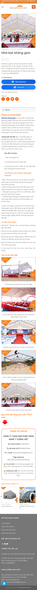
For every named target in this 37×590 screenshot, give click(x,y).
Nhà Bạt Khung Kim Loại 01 (26, 507)
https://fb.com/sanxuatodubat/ (18, 460)
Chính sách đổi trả (7, 526)
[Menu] (2, 7)
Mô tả (7, 110)
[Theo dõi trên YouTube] (7, 544)
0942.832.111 (25, 444)
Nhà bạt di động (16, 49)
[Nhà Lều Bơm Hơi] (9, 495)
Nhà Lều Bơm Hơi (6, 506)
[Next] (36, 500)
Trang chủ (5, 49)
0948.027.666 (25, 448)
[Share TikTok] (8, 99)
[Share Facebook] (3, 99)
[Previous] (1, 500)
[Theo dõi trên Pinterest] (5, 544)
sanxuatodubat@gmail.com (23, 453)
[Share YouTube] (12, 99)
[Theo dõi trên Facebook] (2, 544)
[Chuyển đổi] (3, 110)
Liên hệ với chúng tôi (8, 533)
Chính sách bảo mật (8, 530)
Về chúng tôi (5, 523)
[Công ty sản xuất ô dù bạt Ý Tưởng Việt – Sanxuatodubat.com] (18, 7)
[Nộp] (34, 7)
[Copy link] (17, 99)
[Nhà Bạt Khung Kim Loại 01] (27, 495)
